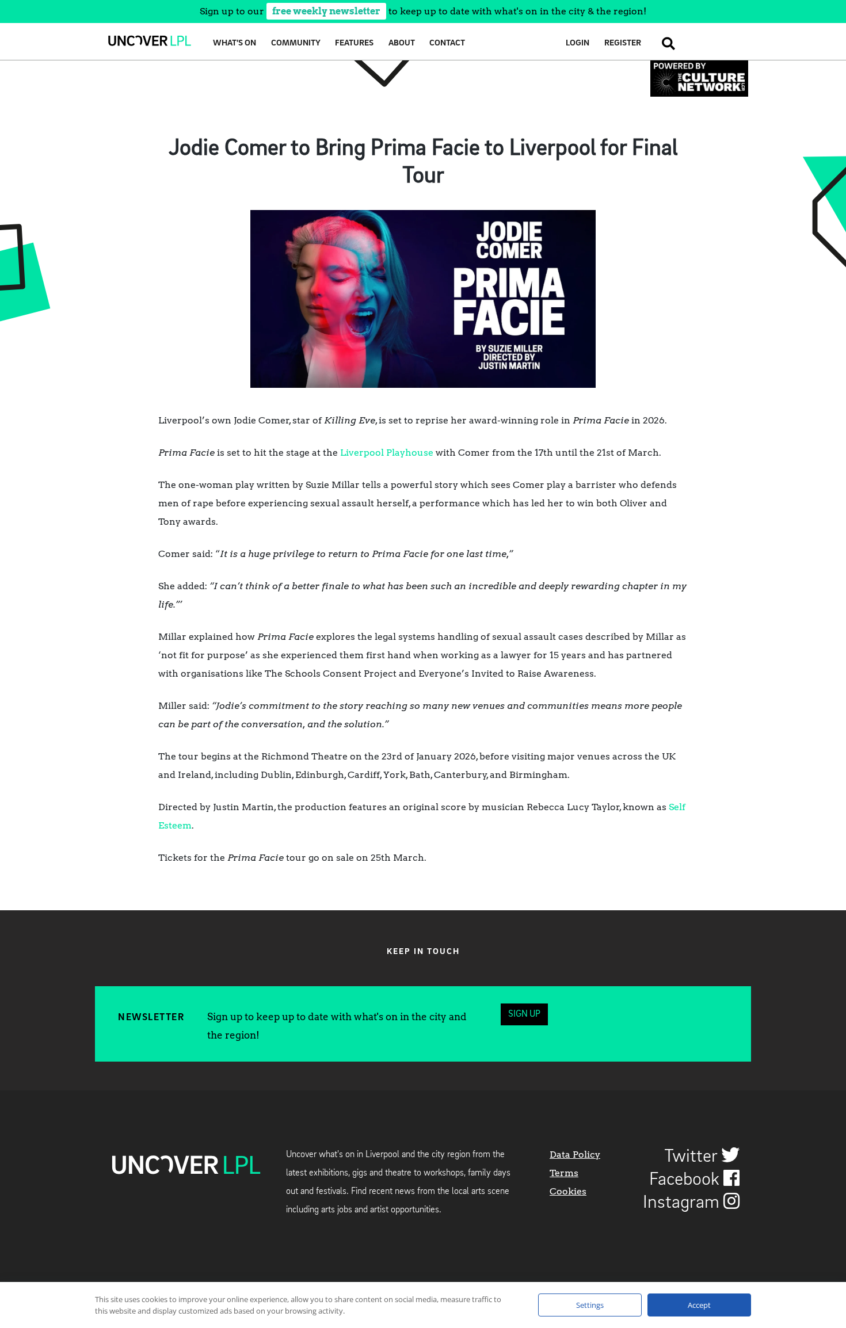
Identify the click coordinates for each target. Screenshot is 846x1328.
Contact (447, 43)
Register (622, 43)
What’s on (234, 43)
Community (296, 43)
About (401, 43)
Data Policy (575, 1154)
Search (665, 43)
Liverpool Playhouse (386, 452)
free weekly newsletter (326, 11)
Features (354, 43)
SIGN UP (524, 1014)
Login (577, 43)
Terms (564, 1172)
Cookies (568, 1191)
